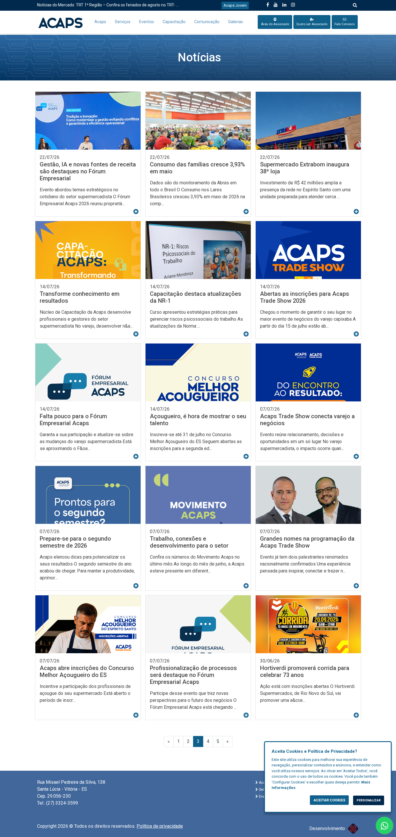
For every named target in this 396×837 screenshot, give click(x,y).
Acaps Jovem (235, 5)
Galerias (235, 21)
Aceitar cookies (329, 800)
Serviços (122, 21)
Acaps (100, 21)
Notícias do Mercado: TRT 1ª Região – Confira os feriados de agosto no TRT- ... (108, 5)
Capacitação (174, 21)
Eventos (146, 21)
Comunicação (206, 21)
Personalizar (369, 800)
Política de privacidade (160, 826)
